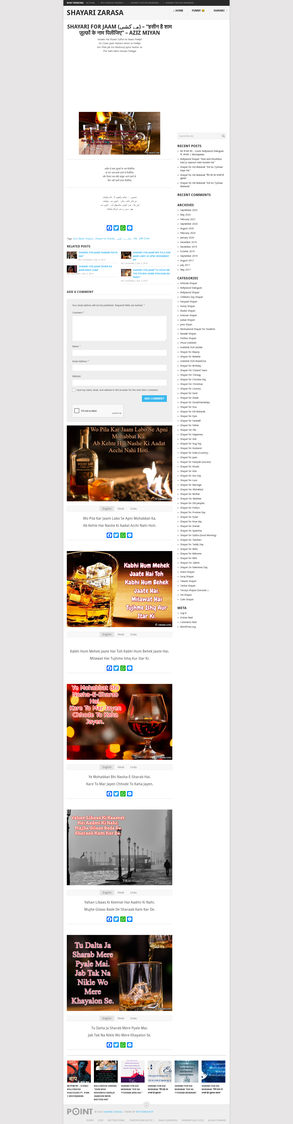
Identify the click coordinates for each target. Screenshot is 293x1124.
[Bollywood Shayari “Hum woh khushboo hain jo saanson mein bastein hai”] (106, 1072)
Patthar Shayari (188, 338)
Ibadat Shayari (187, 310)
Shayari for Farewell (190, 420)
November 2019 (188, 246)
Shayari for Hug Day (190, 443)
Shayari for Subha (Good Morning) (198, 535)
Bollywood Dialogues (191, 287)
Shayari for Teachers (190, 539)
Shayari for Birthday (190, 365)
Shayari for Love (188, 480)
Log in (183, 613)
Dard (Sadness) (167, 1120)
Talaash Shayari (188, 581)
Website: (76, 376)
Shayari (219, 10)
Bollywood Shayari (189, 292)
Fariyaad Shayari (188, 301)
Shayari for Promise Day (192, 512)
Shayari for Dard (188, 393)
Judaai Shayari (187, 320)
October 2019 (187, 251)
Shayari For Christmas (191, 384)
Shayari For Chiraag (190, 375)
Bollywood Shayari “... (113, 3)
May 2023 (185, 214)
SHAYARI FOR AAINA (191, 347)
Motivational (116, 1120)
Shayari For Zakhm (190, 562)
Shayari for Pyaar (189, 517)
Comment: (78, 312)
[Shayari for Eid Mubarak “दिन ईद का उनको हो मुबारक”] (160, 1072)
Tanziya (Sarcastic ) (141, 1120)
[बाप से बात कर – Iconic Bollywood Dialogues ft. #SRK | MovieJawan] (79, 1072)
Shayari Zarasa (95, 12)
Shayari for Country (190, 388)
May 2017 (185, 269)
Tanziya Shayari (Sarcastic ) (194, 590)
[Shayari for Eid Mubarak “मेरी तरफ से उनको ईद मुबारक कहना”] (213, 1072)
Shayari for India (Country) (194, 452)
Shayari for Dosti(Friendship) (195, 402)
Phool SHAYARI (188, 342)
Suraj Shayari (187, 576)
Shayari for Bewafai (190, 356)
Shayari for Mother (190, 494)
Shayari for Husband (191, 448)
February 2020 (188, 233)
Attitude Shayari (188, 283)
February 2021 (188, 219)
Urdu (133, 508)
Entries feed (186, 617)
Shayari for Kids (188, 471)
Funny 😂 (198, 10)
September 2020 (189, 223)
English (106, 508)
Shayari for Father (189, 425)
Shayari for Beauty (190, 352)
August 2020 (187, 228)
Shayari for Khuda (189, 466)
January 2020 (187, 237)
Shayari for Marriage (190, 485)
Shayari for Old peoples (192, 503)
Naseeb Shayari (188, 333)
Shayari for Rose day (191, 521)
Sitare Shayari (187, 572)
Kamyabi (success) (193, 1120)
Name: (76, 346)
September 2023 (189, 210)
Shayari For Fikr (188, 430)
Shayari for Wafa (189, 549)
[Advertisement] (119, 81)
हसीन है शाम (144, 238)
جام (129, 238)
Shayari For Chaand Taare (193, 370)
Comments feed (188, 622)
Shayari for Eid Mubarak (192, 411)
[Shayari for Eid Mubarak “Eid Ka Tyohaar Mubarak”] (186, 1072)
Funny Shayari (187, 306)
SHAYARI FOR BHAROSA (193, 361)
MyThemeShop (144, 1111)
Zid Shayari (186, 594)
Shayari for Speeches (191, 530)
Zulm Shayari (187, 599)
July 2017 (185, 265)
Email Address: (80, 361)
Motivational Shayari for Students (197, 329)
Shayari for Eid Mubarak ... (145, 3)
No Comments (85, 260)
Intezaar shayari (188, 315)
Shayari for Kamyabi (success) (195, 462)
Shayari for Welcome (190, 553)
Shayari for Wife (188, 558)
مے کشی (121, 238)
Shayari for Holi (188, 439)
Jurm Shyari (186, 324)
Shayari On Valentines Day (194, 567)
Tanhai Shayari (188, 585)
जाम (135, 238)
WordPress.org (188, 626)
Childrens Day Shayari (191, 297)
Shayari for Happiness (191, 434)
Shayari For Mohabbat (191, 489)
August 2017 (187, 260)
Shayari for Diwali (189, 397)
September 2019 (189, 256)
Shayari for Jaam (188, 457)
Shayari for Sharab (104, 238)
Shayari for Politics (190, 507)
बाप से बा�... (91, 3)
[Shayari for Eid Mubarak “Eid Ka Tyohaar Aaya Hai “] (133, 1072)
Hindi (121, 508)
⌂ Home (178, 10)
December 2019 (188, 242)
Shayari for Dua (188, 407)
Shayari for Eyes (188, 416)
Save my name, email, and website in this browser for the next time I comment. (117, 390)
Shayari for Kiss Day (190, 475)
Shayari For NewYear (190, 498)
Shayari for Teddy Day (191, 544)
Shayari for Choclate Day (193, 379)
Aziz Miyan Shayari (83, 238)
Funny (90, 1120)
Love (100, 1120)
